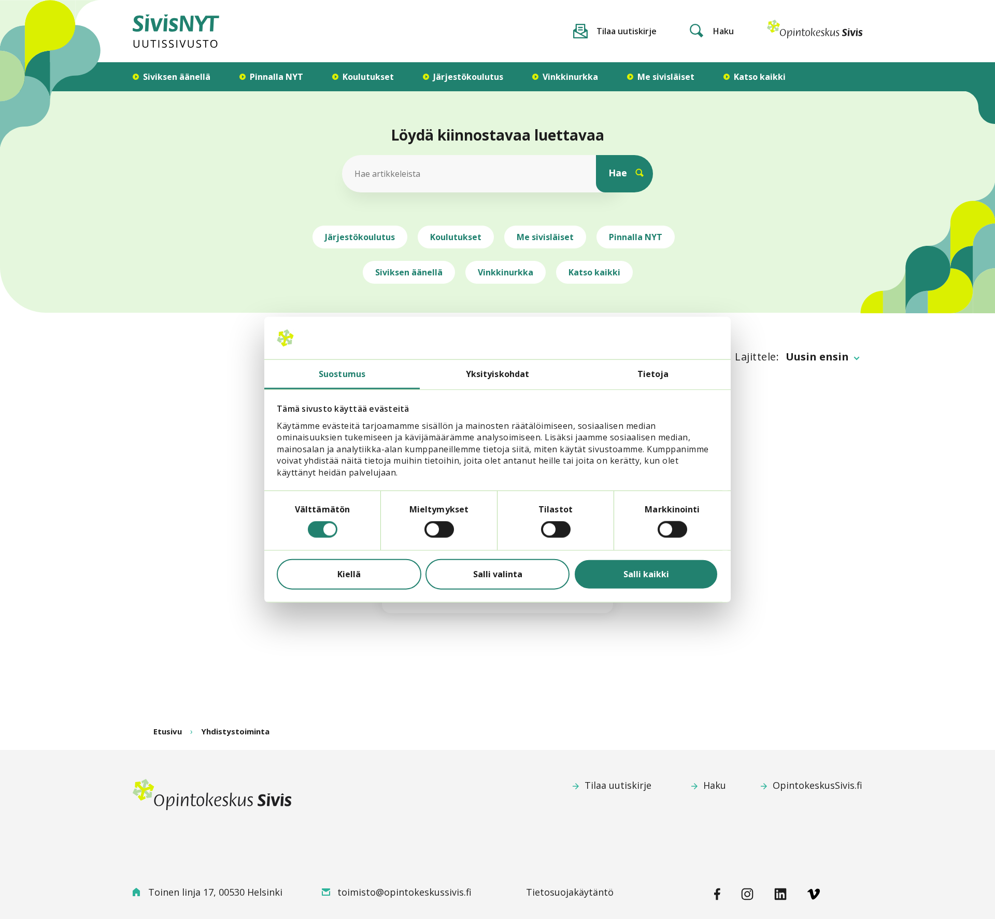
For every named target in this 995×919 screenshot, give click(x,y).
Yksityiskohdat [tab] (497, 374)
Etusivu (167, 731)
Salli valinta (497, 574)
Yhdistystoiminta (235, 731)
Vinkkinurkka (505, 272)
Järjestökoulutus (360, 237)
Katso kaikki (594, 272)
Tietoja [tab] (653, 374)
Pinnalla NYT (635, 237)
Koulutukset (455, 237)
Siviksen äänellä (409, 272)
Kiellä (349, 574)
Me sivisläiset (545, 237)
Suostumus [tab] (342, 374)
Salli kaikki (646, 574)
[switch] (439, 529)
